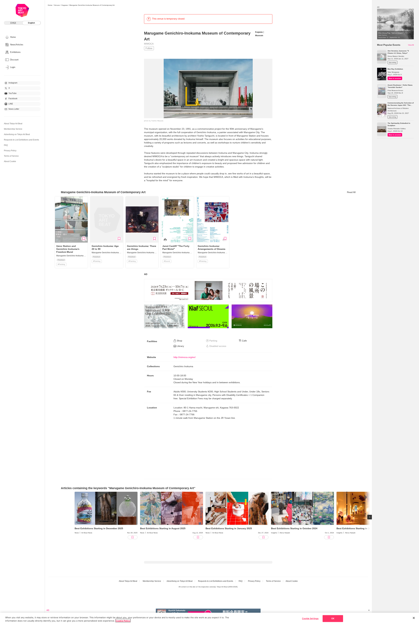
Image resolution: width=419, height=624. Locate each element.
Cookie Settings (310, 618)
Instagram (13, 83)
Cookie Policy (123, 620)
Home (50, 5)
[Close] (413, 618)
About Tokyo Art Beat (13, 123)
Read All (351, 192)
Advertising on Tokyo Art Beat (17, 134)
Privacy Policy (10, 150)
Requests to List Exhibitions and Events (21, 140)
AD (145, 274)
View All (411, 45)
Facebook (13, 98)
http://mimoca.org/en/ (184, 357)
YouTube (13, 93)
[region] (209, 618)
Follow (149, 48)
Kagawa (65, 5)
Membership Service (13, 129)
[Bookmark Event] (83, 238)
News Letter (14, 109)
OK (332, 618)
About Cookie (10, 161)
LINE (11, 104)
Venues (57, 5)
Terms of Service (11, 156)
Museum (259, 35)
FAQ (6, 145)
